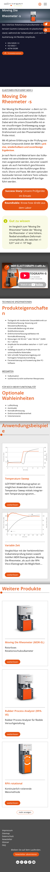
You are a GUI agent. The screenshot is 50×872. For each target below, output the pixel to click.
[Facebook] (26, 862)
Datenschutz (8, 836)
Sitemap (6, 833)
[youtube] (34, 862)
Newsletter (7, 839)
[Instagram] (22, 862)
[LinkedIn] (18, 862)
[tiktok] (30, 862)
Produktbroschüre (14, 53)
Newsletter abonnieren (26, 854)
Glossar (5, 842)
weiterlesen (12, 504)
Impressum (7, 830)
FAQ (4, 845)
